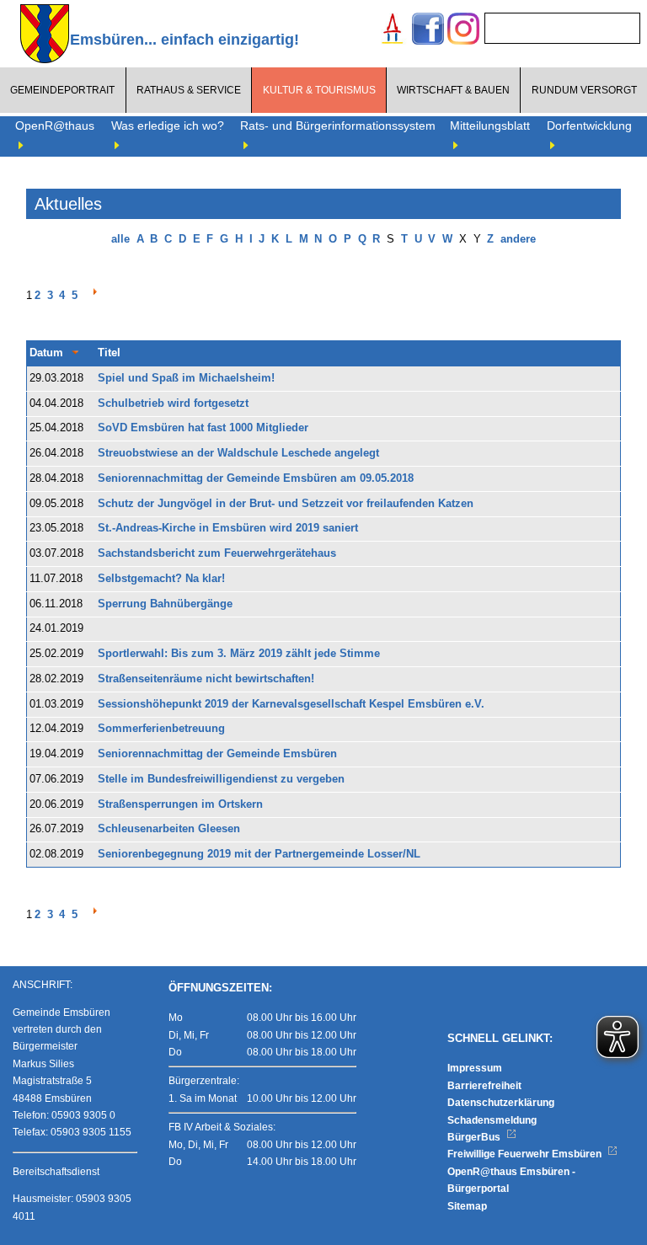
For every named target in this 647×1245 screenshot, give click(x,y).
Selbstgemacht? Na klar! (161, 579)
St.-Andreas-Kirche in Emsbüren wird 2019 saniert (228, 528)
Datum (46, 353)
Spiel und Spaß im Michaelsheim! (186, 378)
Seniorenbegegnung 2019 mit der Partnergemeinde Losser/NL (259, 854)
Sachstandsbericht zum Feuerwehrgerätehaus (217, 553)
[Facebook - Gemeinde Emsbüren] (428, 31)
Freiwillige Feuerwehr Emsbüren (525, 1154)
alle (120, 239)
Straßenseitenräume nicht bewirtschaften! (206, 679)
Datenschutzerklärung (500, 1103)
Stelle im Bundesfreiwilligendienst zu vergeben (221, 779)
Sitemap (467, 1206)
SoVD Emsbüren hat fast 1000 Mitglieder (203, 428)
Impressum (474, 1068)
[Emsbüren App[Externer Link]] (392, 31)
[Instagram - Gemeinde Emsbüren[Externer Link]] (463, 31)
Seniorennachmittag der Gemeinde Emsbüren (217, 754)
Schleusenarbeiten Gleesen (169, 829)
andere (518, 239)
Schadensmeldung (492, 1120)
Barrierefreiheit (484, 1086)
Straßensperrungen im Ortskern (180, 804)
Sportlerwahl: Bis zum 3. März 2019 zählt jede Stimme (239, 654)
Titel (109, 353)
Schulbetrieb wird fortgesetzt (173, 403)
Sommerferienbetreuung (161, 729)
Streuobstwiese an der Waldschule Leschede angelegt (238, 453)
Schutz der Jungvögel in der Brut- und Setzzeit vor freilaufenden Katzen (285, 504)
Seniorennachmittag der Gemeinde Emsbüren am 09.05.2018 (256, 478)
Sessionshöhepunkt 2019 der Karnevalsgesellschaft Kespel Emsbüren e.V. (291, 704)
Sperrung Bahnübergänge (165, 604)
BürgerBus (475, 1137)
